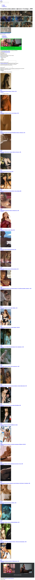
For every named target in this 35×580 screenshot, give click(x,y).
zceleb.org (5, 578)
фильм (3, 51)
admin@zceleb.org (11, 578)
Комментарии (10, 63)
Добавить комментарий (4, 63)
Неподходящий (3, 57)
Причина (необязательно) (4, 62)
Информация (4, 35)
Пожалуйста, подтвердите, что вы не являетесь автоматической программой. (12, 68)
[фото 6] (27, 21)
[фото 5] (16, 21)
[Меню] (0, 3)
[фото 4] (5, 21)
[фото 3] (27, 15)
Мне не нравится (7, 33)
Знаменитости (4, 6)
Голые (9, 51)
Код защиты (9, 69)
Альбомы (3, 5)
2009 (5, 51)
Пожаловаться (4, 36)
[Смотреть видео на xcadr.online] (5, 32)
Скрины (7, 51)
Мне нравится (2, 33)
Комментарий (2, 67)
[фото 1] (5, 15)
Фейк (2, 58)
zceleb (1, 0)
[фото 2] (16, 15)
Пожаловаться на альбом (4, 56)
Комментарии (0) (4, 37)
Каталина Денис (7, 52)
